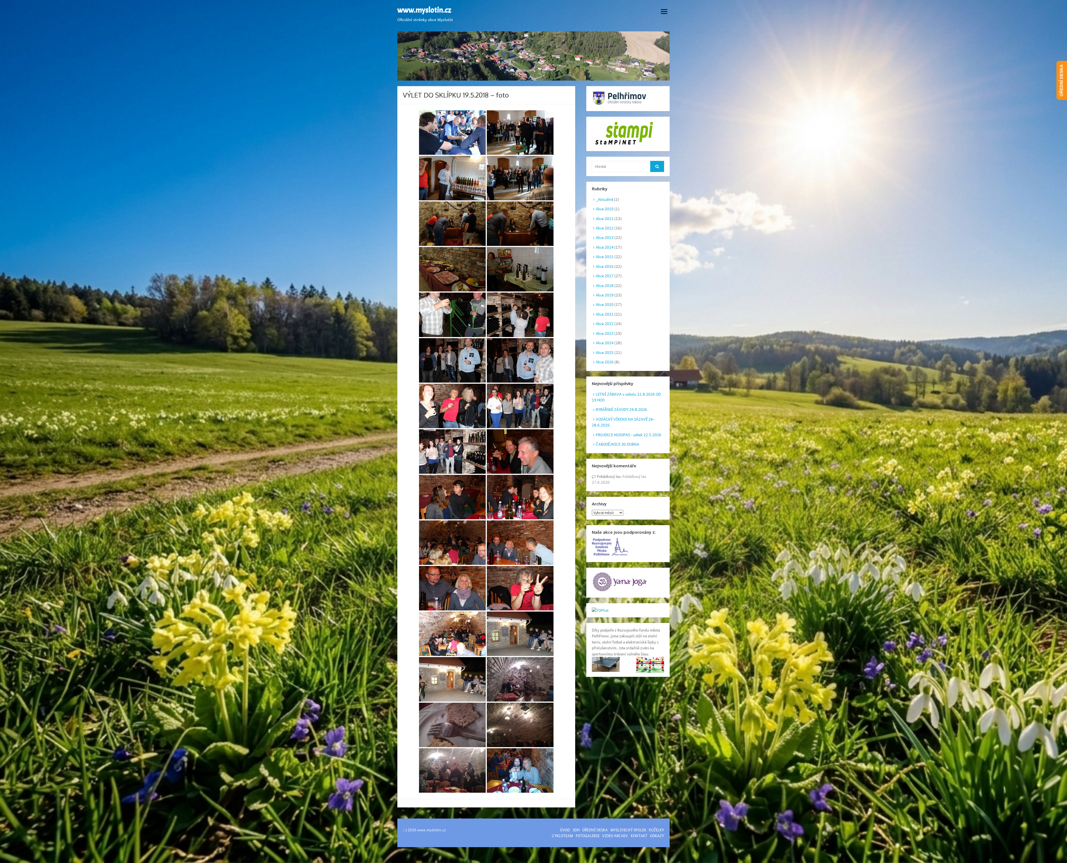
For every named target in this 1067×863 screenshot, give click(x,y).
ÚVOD (565, 830)
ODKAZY (657, 836)
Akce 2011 (605, 218)
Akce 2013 (605, 237)
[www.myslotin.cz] (533, 56)
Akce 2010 (605, 209)
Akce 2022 (605, 323)
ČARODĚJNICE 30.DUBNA (617, 444)
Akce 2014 (605, 247)
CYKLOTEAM (562, 836)
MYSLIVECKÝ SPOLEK (628, 830)
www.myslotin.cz (424, 10)
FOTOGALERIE (588, 836)
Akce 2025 (605, 352)
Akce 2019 (605, 295)
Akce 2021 (605, 314)
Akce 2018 (605, 285)
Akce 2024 (605, 343)
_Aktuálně (604, 199)
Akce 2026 (605, 362)
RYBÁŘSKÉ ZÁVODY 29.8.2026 (621, 409)
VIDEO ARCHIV (615, 836)
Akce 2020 (605, 304)
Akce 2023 (605, 333)
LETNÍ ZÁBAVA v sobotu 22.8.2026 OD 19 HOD (626, 397)
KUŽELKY (656, 830)
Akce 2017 (605, 276)
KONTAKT (639, 836)
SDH (576, 830)
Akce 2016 (605, 266)
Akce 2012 (605, 228)
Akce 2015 (605, 257)
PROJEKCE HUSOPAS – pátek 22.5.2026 (628, 435)
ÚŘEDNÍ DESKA (595, 830)
